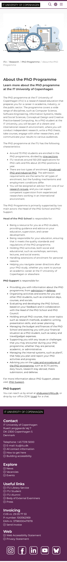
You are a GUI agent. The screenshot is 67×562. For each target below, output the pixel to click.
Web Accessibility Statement (24, 535)
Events (11, 475)
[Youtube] (45, 550)
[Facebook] (22, 550)
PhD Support (16, 382)
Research (14, 61)
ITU (5, 61)
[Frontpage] (21, 4)
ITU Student (14, 491)
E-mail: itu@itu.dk (17, 445)
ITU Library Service (18, 487)
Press (10, 501)
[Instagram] (11, 550)
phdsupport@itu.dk (47, 393)
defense (51, 290)
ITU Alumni (13, 494)
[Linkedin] (33, 550)
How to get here (16, 452)
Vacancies (12, 471)
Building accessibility (19, 456)
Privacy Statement (18, 538)
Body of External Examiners (23, 498)
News (10, 468)
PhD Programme (31, 61)
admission (37, 290)
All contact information (20, 449)
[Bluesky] (56, 550)
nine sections (50, 156)
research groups (19, 189)
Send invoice (14, 524)
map (33, 396)
